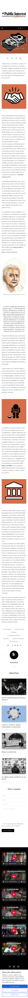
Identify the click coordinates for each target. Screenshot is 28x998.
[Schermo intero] (24, 863)
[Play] (4, 863)
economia (14, 632)
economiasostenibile (13, 635)
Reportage (14, 35)
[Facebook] (9, 966)
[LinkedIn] (18, 645)
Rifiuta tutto (14, 994)
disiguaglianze (19, 629)
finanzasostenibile (18, 638)
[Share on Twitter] (12, 58)
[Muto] (22, 863)
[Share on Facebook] (7, 58)
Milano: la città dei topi (9, 752)
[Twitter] (14, 966)
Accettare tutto (14, 986)
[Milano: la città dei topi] (14, 741)
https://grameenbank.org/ (10, 252)
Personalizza (15, 990)
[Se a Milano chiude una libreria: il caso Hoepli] (14, 766)
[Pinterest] (16, 58)
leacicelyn (8, 48)
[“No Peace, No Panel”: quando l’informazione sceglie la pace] (14, 714)
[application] (14, 858)
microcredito (13, 641)
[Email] (20, 58)
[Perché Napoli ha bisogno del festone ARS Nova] (14, 687)
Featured (6, 638)
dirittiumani (7, 629)
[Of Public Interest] (14, 15)
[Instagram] (18, 966)
